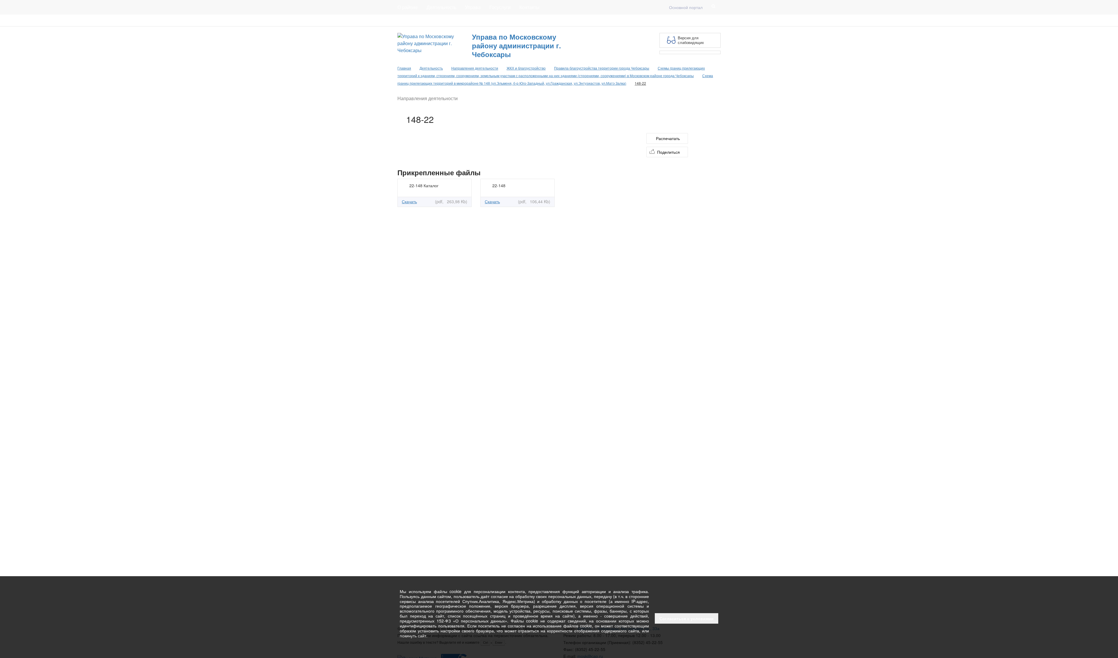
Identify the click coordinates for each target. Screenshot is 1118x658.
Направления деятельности (474, 68)
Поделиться (668, 152)
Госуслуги (500, 7)
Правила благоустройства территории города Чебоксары (601, 68)
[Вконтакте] (707, 20)
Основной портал (686, 7)
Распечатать (668, 138)
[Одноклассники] (717, 20)
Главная (468, 20)
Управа (473, 7)
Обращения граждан (504, 20)
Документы (440, 20)
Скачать (409, 201)
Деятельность (441, 7)
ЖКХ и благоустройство (526, 68)
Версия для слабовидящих (691, 40)
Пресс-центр (409, 20)
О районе (407, 7)
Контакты (529, 7)
